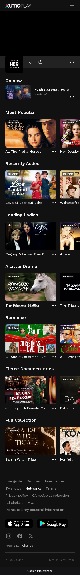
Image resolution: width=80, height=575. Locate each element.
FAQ (31, 502)
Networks (33, 488)
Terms (51, 488)
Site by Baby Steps (62, 559)
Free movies (55, 481)
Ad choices (14, 502)
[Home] (18, 6)
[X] (31, 536)
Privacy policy (16, 495)
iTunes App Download (19, 524)
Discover (33, 481)
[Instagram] (8, 536)
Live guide (13, 481)
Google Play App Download (53, 524)
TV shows (13, 488)
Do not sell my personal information (34, 510)
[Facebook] (19, 536)
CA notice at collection (50, 495)
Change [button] (27, 545)
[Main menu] (72, 5)
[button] (40, 92)
